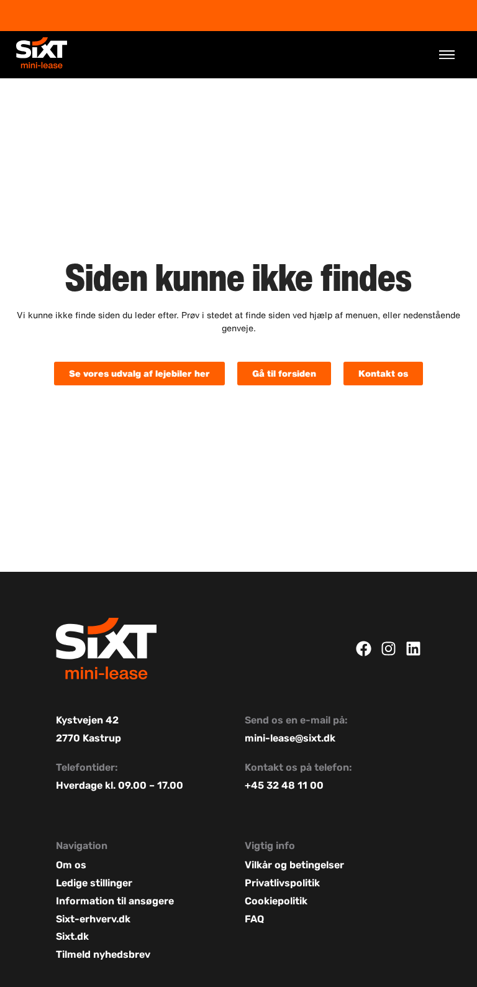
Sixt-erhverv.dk (93, 919)
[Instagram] (388, 648)
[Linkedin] (413, 648)
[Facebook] (363, 648)
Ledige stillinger (94, 883)
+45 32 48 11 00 (284, 785)
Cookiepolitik (276, 901)
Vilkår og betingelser (296, 865)
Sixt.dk (72, 936)
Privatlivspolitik (282, 883)
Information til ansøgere (115, 901)
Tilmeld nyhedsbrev (103, 954)
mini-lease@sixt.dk (290, 738)
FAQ (254, 919)
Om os (71, 865)
